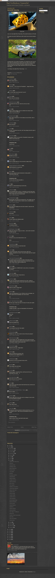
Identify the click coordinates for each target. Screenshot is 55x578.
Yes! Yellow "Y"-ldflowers (14, 511)
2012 (10, 532)
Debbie (10, 266)
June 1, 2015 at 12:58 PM (14, 362)
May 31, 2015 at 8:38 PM (14, 93)
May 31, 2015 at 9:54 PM (14, 120)
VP (9, 184)
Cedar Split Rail (12, 510)
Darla (10, 236)
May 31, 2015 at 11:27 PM (14, 145)
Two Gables (12, 471)
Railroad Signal (12, 478)
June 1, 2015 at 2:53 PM (14, 380)
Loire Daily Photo (12, 377)
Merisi (10, 171)
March (11, 523)
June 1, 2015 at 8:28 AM (14, 233)
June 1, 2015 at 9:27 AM (14, 270)
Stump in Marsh (13, 508)
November (12, 450)
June (11, 458)
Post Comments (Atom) (24, 430)
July (11, 456)
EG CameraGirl (15, 544)
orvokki (10, 370)
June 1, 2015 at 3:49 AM (14, 168)
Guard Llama (12, 520)
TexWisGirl (11, 79)
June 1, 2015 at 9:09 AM (14, 255)
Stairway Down (12, 464)
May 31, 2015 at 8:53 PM (14, 99)
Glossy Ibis (12, 513)
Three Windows (12, 498)
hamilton (11, 395)
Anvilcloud (11, 122)
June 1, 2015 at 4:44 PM (14, 393)
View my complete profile (12, 550)
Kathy (10, 217)
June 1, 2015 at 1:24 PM (14, 367)
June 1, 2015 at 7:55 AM (14, 220)
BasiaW (10, 364)
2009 (10, 537)
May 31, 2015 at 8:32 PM (14, 88)
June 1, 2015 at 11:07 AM (14, 310)
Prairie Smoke (12, 469)
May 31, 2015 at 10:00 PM (14, 133)
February (11, 525)
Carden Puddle (12, 495)
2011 (10, 534)
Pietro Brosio (12, 154)
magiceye (11, 211)
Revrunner (11, 223)
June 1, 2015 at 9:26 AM (14, 263)
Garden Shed (12, 491)
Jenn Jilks (11, 408)
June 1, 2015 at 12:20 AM (14, 151)
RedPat (10, 351)
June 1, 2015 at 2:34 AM (14, 163)
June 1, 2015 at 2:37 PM (14, 374)
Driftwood (11, 463)
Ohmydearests (12, 244)
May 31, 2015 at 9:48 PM (14, 106)
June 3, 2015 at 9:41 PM (14, 419)
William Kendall (12, 320)
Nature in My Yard (13, 490)
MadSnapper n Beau (13, 229)
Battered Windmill (13, 501)
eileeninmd (11, 189)
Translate (42, 12)
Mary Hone (11, 273)
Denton (10, 84)
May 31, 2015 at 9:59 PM (14, 126)
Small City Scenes (13, 102)
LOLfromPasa (12, 346)
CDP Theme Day (13, 74)
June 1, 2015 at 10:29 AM (14, 304)
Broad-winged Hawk (13, 500)
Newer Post (10, 427)
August (11, 455)
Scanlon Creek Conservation (15, 515)
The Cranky (11, 135)
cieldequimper (12, 358)
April (11, 522)
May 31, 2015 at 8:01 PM (14, 82)
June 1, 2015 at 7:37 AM (14, 215)
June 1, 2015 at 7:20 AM (14, 209)
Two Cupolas (12, 485)
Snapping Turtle (13, 466)
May (11, 460)
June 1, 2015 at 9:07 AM (14, 247)
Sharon (10, 326)
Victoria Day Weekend (14, 488)
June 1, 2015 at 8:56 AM (14, 241)
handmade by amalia (13, 312)
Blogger (34, 571)
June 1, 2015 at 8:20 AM (14, 226)
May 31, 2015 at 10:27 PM (14, 140)
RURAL (11, 291)
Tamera (10, 402)
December (12, 448)
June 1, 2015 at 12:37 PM (14, 349)
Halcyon (11, 159)
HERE (26, 68)
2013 (10, 531)
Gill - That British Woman (14, 301)
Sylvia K (11, 90)
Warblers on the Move (14, 486)
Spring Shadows (13, 505)
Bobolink (11, 473)
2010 (10, 536)
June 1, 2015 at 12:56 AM (14, 157)
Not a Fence (12, 483)
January (11, 527)
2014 (10, 529)
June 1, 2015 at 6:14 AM (14, 187)
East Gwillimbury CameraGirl (18, 3)
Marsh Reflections (13, 468)
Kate (10, 109)
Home (22, 427)
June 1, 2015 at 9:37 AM (14, 283)
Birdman (11, 204)
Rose (10, 383)
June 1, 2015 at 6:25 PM (14, 400)
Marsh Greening (13, 481)
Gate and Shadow (13, 518)
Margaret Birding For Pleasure (15, 165)
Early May (11, 516)
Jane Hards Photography (14, 258)
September (12, 453)
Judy (10, 128)
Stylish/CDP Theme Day (14, 461)
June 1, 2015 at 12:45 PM (14, 356)
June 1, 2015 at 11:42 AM (14, 329)
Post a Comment (11, 422)
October (11, 451)
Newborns (11, 506)
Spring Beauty (12, 476)
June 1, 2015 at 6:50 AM (14, 195)
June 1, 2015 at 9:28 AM (14, 276)
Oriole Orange (12, 493)
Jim (10, 148)
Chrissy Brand (12, 332)
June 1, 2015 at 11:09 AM (14, 318)
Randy (10, 96)
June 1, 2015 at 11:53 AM (14, 335)
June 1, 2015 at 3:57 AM (14, 175)
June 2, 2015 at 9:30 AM (14, 414)
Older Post (34, 427)
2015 (10, 446)
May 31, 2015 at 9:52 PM (14, 113)
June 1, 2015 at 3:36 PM (14, 387)
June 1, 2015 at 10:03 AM (14, 298)
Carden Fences (12, 496)
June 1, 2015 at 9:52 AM (14, 289)
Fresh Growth (12, 503)
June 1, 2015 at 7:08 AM (14, 202)
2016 (10, 445)
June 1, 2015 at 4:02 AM (14, 181)
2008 (10, 539)
